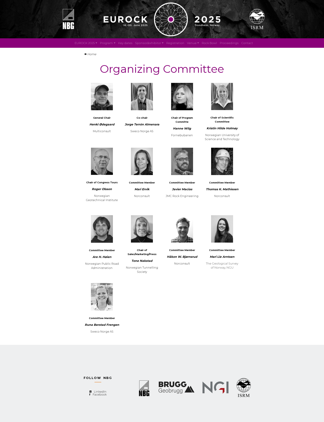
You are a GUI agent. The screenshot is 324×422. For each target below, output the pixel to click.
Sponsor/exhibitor (148, 43)
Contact (247, 43)
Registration (175, 43)
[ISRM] (244, 387)
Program (106, 43)
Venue (192, 43)
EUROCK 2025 (85, 43)
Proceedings (229, 43)
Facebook (100, 394)
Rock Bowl (209, 43)
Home (91, 54)
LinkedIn (100, 391)
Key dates (125, 43)
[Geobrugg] (215, 387)
